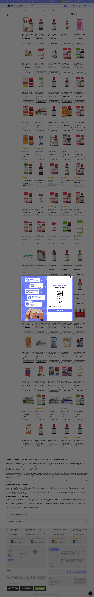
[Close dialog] (71, 277)
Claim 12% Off (59, 310)
